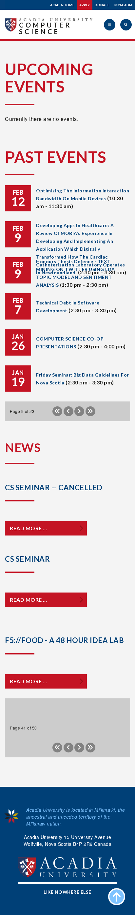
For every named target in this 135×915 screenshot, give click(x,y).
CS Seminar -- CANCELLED (54, 487)
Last (90, 411)
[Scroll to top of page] (116, 896)
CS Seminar (27, 559)
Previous (68, 411)
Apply (84, 5)
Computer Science (45, 28)
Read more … (28, 528)
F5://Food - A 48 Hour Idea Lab (64, 640)
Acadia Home (62, 5)
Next (79, 411)
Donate (102, 5)
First (57, 411)
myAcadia (123, 5)
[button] (109, 24)
